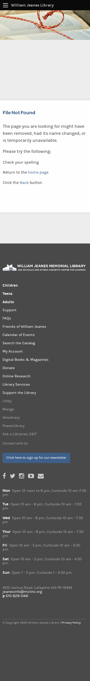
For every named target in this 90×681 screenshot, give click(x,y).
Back (24, 182)
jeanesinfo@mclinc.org (22, 592)
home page (38, 172)
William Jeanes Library (32, 5)
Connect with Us (15, 443)
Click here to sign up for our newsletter (36, 458)
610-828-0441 (17, 596)
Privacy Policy (71, 622)
